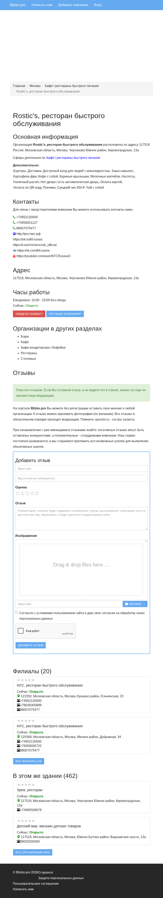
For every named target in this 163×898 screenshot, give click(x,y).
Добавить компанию (73, 5)
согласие (108, 613)
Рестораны (29, 353)
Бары (25, 336)
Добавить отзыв (30, 645)
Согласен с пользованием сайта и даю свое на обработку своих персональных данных (82, 615)
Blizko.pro (18, 5)
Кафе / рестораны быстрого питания (72, 86)
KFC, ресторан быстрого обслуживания (50, 685)
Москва (35, 86)
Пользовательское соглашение (36, 883)
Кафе (25, 342)
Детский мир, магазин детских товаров (49, 826)
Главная (19, 86)
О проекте (45, 872)
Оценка (21, 487)
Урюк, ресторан (30, 790)
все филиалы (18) (29, 761)
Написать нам (42, 5)
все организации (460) (33, 852)
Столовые (28, 358)
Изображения (26, 535)
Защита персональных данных (61, 878)
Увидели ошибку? (29, 313)
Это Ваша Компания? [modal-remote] (65, 313)
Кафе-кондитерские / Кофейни (43, 347)
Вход (97, 5)
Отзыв (20, 503)
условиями (45, 613)
